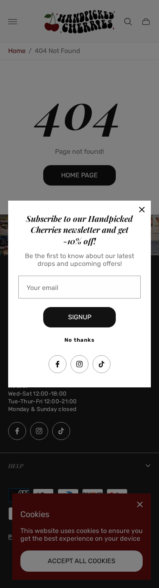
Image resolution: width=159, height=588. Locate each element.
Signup (79, 317)
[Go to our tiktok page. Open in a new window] (101, 364)
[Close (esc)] (142, 210)
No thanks (79, 340)
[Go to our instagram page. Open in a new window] (79, 364)
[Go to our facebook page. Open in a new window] (57, 364)
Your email (42, 288)
